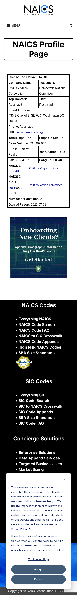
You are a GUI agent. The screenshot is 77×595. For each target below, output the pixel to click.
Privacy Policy (19, 528)
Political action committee (46, 185)
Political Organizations (44, 168)
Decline (38, 579)
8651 (12, 187)
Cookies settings (38, 559)
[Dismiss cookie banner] (64, 480)
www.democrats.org (30, 132)
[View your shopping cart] (70, 25)
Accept (38, 569)
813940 (14, 171)
